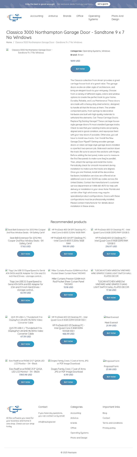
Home (9, 42)
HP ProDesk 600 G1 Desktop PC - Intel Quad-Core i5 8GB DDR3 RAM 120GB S (111, 241)
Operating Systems (94, 17)
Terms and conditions (113, 423)
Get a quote (103, 4)
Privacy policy (109, 428)
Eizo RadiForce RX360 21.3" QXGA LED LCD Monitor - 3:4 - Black (25, 370)
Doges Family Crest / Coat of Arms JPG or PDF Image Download (68, 370)
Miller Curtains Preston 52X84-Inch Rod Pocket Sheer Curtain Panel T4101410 (68, 281)
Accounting (36, 15)
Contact (106, 418)
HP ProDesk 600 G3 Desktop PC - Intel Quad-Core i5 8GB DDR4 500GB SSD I (68, 328)
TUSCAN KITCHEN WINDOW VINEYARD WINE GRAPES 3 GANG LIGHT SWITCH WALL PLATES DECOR (111, 284)
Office (80, 15)
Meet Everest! (111, 322)
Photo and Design (117, 17)
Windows (106, 51)
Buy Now (80, 69)
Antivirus (53, 15)
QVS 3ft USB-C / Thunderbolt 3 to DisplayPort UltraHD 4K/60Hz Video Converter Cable (25, 331)
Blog (105, 413)
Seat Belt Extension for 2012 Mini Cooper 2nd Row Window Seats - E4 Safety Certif (25, 241)
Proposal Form (111, 366)
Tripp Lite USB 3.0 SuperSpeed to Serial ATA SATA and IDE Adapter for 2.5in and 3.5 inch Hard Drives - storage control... (25, 285)
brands (67, 15)
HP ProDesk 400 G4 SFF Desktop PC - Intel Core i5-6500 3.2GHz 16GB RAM (68, 241)
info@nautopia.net (46, 422)
